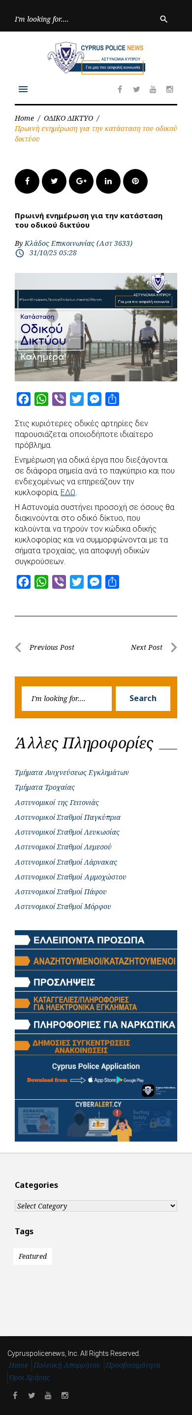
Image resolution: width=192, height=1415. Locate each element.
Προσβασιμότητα (133, 1365)
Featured (33, 1256)
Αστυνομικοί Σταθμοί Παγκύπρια (68, 817)
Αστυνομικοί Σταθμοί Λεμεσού (63, 846)
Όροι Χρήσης (29, 1377)
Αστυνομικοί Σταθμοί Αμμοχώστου (71, 876)
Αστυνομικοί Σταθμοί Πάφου (61, 891)
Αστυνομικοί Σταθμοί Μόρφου (63, 906)
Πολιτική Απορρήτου (66, 1365)
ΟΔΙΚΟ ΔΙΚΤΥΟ (68, 118)
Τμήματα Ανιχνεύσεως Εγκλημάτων (72, 772)
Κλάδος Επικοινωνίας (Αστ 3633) (78, 243)
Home (24, 118)
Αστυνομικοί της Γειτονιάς (57, 802)
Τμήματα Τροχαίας (45, 787)
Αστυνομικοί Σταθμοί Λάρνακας (66, 862)
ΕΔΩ (68, 492)
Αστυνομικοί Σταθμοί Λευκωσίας (67, 832)
